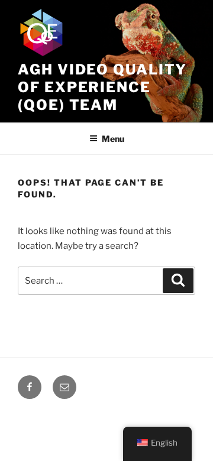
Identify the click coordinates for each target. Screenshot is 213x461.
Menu (113, 139)
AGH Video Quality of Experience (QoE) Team (102, 87)
